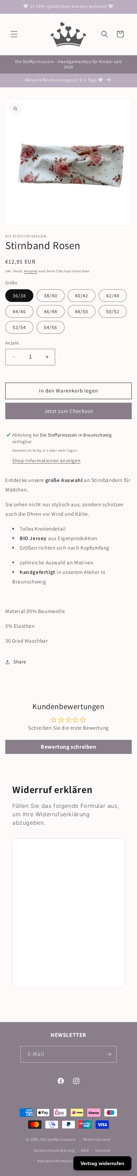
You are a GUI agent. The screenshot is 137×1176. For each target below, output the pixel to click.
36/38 (19, 295)
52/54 (19, 327)
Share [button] (19, 661)
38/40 (50, 295)
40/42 (81, 295)
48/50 (81, 311)
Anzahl (12, 343)
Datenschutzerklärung (54, 1150)
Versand (30, 271)
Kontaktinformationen (58, 1160)
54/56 (50, 327)
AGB (85, 1150)
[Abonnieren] (108, 1054)
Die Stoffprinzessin (58, 1139)
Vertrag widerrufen (102, 1163)
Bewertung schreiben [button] (68, 746)
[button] (14, 34)
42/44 (112, 295)
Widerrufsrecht (97, 1139)
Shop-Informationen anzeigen (46, 460)
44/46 (19, 311)
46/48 (50, 311)
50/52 (112, 311)
